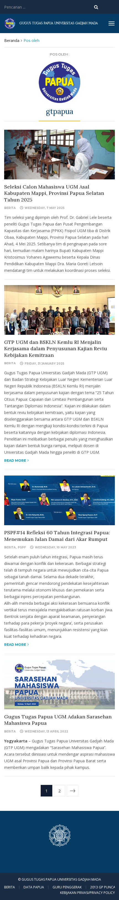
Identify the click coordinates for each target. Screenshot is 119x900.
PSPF (22, 547)
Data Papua (34, 887)
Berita (10, 208)
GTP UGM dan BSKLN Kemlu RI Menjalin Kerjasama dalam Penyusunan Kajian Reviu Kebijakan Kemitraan (55, 348)
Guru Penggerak (67, 887)
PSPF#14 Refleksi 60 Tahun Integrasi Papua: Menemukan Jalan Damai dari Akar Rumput (57, 535)
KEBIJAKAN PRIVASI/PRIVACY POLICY (87, 892)
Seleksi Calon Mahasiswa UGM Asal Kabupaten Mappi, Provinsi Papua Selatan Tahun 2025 (54, 193)
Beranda (11, 40)
